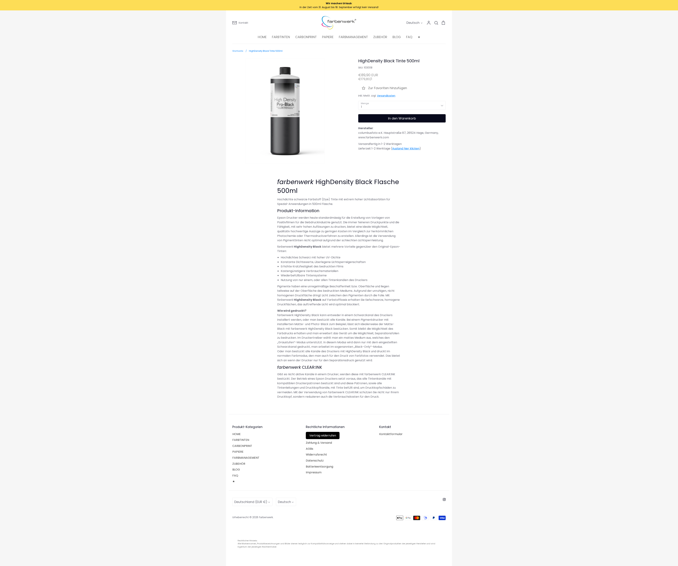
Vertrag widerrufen (322, 435)
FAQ (409, 37)
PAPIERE (328, 37)
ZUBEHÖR (380, 37)
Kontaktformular (391, 434)
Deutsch (413, 22)
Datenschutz (315, 461)
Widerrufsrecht (316, 455)
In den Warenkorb (402, 118)
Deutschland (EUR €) (250, 502)
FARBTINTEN (281, 37)
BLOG (396, 37)
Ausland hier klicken (406, 148)
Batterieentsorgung (319, 467)
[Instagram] (444, 499)
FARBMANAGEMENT (353, 37)
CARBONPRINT (306, 37)
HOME (262, 37)
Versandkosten (386, 95)
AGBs (309, 449)
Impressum (314, 472)
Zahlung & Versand (319, 443)
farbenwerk (266, 517)
